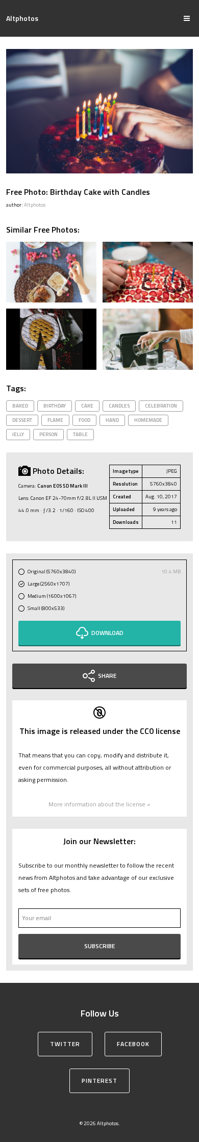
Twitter (65, 1044)
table (80, 434)
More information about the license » (99, 804)
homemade (148, 420)
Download (107, 633)
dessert (22, 420)
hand (112, 420)
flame (55, 420)
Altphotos (22, 18)
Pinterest (99, 1080)
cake (87, 406)
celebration (161, 406)
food (84, 420)
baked (20, 406)
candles (119, 406)
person (48, 434)
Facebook (133, 1044)
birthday (54, 406)
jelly (18, 434)
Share (107, 675)
